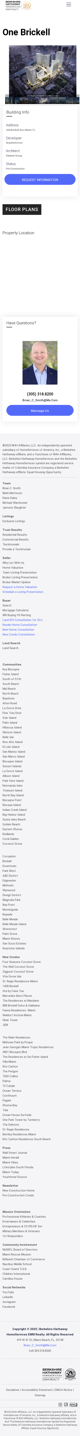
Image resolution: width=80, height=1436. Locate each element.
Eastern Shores (12, 829)
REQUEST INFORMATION (40, 180)
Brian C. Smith (12, 488)
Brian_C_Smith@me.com (40, 400)
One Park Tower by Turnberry (21, 1120)
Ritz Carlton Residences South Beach (27, 1139)
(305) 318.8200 (40, 394)
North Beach (11, 693)
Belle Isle (8, 737)
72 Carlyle (9, 1086)
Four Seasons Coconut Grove (22, 962)
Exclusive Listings (14, 521)
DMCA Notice (63, 1390)
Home (19, 20)
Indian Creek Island (15, 810)
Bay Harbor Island (14, 814)
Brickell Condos (37, 20)
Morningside (10, 909)
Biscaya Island (12, 805)
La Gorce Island (13, 771)
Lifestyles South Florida (18, 1167)
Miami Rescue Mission (17, 1254)
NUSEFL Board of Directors (20, 1249)
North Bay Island (13, 795)
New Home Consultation (18, 629)
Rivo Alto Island (13, 742)
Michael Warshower (15, 502)
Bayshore (9, 698)
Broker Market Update (16, 582)
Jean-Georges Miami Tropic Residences (28, 1047)
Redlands (8, 834)
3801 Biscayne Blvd (15, 1052)
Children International (16, 1274)
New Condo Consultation (19, 634)
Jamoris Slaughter (14, 507)
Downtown (9, 866)
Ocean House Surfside (17, 1115)
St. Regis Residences (16, 1129)
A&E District (10, 875)
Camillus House (13, 1278)
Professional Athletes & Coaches (24, 1216)
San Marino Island (14, 751)
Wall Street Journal (15, 1152)
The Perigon (10, 1071)
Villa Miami (9, 1061)
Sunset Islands (12, 766)
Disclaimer (12, 1390)
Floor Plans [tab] (22, 209)
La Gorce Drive (12, 708)
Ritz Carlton (10, 1066)
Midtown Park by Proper (18, 1042)
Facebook (9, 1307)
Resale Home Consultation (20, 625)
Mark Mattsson (12, 493)
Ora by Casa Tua (13, 991)
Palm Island (10, 722)
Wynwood (9, 890)
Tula (5, 1110)
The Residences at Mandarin (21, 1000)
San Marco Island (14, 756)
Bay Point (9, 905)
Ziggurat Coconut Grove (18, 971)
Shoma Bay (10, 1105)
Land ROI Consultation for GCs (23, 620)
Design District (12, 895)
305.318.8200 (42, 1350)
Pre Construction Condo (18, 1195)
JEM (5, 1025)
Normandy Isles (13, 785)
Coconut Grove (12, 843)
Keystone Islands (14, 948)
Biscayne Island (12, 761)
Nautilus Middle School (17, 1264)
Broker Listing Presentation (20, 577)
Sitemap (40, 1395)
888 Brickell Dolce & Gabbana (21, 1005)
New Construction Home (19, 1190)
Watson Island (12, 732)
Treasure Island (12, 790)
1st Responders (13, 1236)
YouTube (8, 1292)
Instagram (9, 1302)
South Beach (11, 684)
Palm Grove (10, 934)
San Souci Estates (14, 943)
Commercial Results (16, 539)
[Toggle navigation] (68, 4)
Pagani (7, 1100)
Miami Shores (11, 938)
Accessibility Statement (37, 1390)
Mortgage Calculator (16, 610)
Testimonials (11, 544)
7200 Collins (10, 1076)
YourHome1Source (15, 1177)
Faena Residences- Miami (19, 1010)
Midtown (8, 885)
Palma (6, 1081)
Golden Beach (11, 824)
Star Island (9, 718)
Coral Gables (11, 839)
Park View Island (13, 781)
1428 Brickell (10, 986)
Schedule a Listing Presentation (23, 592)
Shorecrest (10, 929)
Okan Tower (10, 1020)
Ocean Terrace (12, 1090)
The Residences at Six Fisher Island (25, 1057)
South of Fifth (12, 679)
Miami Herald (11, 1157)
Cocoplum (9, 856)
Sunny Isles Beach (14, 819)
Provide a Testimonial (16, 549)
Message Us (40, 411)
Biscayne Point (12, 800)
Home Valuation (13, 567)
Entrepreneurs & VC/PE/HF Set (22, 1226)
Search (7, 605)
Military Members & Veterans (21, 1231)
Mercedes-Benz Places (17, 996)
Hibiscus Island (12, 727)
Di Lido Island (11, 747)
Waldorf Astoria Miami (17, 1015)
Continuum (10, 1095)
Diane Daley (10, 498)
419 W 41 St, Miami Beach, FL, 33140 (40, 1340)
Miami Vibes (10, 1162)
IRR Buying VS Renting (17, 615)
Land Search (10, 648)
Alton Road (10, 703)
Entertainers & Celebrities (19, 1221)
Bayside (7, 914)
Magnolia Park (11, 900)
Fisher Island (11, 674)
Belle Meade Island (14, 924)
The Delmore (11, 1124)
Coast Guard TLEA (15, 1269)
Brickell (7, 861)
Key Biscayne (11, 669)
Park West (9, 871)
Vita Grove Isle (12, 976)
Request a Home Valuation (20, 587)
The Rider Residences (16, 1037)
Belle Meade (10, 919)
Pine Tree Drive (12, 713)
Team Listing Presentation (20, 572)
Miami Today (11, 1172)
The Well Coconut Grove (18, 967)
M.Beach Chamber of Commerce (24, 1259)
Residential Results (15, 534)
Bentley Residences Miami (19, 1134)
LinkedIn (8, 1297)
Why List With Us (13, 563)
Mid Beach (9, 688)
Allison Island (11, 776)
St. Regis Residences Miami (20, 981)
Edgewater (9, 880)
